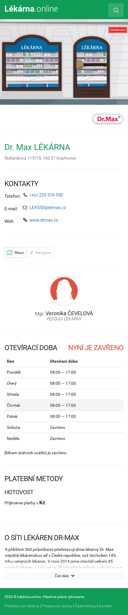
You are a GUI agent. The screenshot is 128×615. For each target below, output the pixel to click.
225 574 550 (46, 195)
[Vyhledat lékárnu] (116, 10)
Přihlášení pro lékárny (21, 606)
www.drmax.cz (43, 220)
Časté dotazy (85, 606)
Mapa (19, 253)
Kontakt (105, 606)
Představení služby (57, 606)
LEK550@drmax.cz (47, 207)
